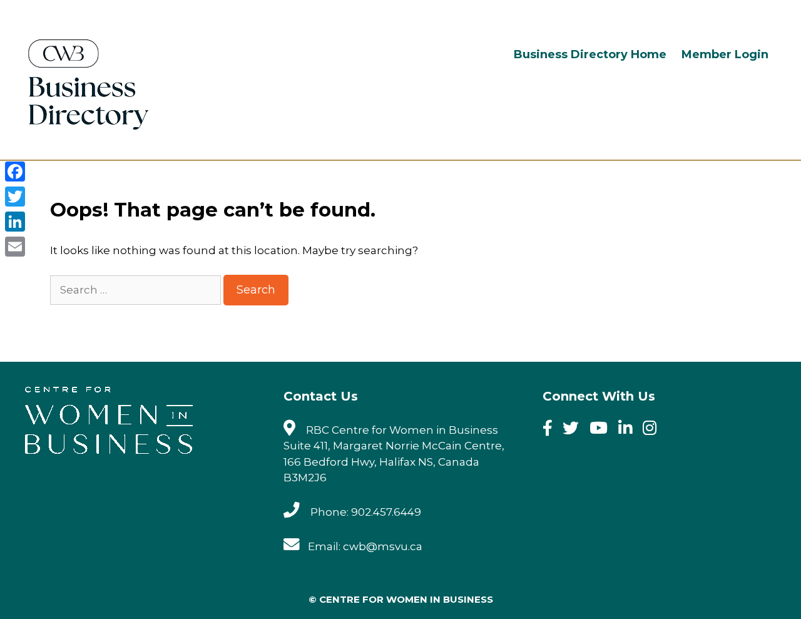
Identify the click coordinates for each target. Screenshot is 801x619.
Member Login (724, 54)
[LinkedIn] (15, 221)
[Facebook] (552, 430)
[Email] (15, 246)
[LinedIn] (629, 430)
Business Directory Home (590, 54)
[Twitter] (575, 430)
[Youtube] (602, 430)
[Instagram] (654, 430)
